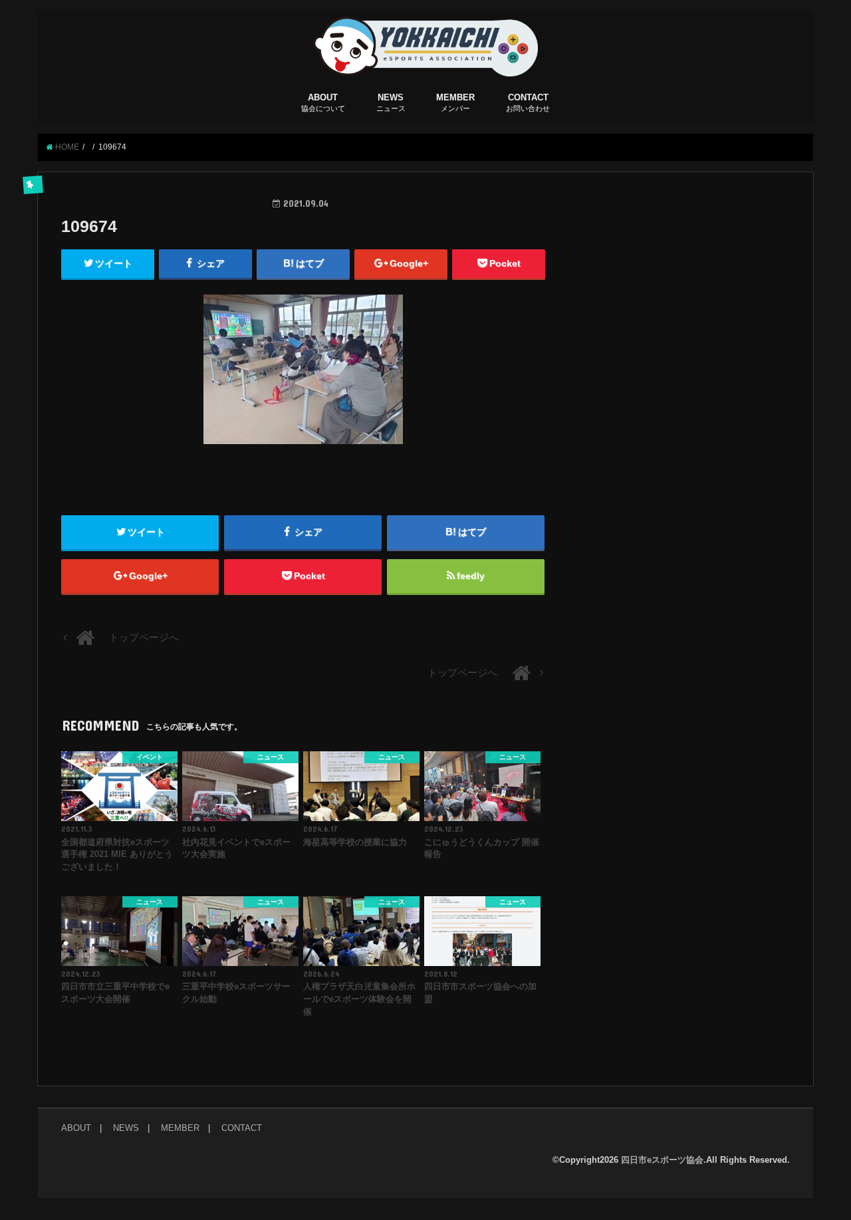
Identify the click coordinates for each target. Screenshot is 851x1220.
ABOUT (323, 102)
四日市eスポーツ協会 (662, 1160)
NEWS (391, 102)
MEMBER (455, 102)
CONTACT (528, 102)
